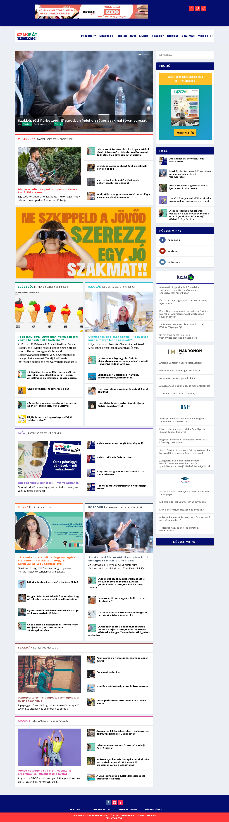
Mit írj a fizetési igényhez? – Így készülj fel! (52, 582)
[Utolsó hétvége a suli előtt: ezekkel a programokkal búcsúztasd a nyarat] (49, 747)
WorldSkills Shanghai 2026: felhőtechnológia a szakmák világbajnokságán (123, 196)
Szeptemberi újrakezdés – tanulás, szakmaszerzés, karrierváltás (118, 376)
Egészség (106, 35)
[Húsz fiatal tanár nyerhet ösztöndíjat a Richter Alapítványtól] (92, 405)
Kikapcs (172, 35)
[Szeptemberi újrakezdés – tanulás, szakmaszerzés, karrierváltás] (92, 376)
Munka (143, 35)
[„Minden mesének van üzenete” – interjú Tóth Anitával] (91, 747)
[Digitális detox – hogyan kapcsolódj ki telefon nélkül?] (22, 419)
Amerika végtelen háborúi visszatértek (180, 362)
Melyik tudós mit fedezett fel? (114, 457)
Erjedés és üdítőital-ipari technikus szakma (122, 686)
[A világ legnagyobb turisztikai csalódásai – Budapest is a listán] (91, 777)
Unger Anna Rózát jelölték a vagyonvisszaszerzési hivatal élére (178, 336)
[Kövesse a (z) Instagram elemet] (197, 8)
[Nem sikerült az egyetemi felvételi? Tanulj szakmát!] (92, 390)
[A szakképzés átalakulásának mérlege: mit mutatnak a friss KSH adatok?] (92, 614)
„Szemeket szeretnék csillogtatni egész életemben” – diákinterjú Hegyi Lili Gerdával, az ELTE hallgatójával (46, 560)
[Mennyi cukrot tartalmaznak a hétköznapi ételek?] (91, 487)
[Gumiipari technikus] (91, 674)
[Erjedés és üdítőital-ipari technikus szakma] (91, 688)
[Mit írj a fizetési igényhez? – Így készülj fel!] (22, 584)
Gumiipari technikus (108, 672)
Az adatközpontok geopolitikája (177, 378)
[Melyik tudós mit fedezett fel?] (91, 459)
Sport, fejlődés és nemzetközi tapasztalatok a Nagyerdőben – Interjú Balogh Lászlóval (184, 451)
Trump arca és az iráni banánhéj (177, 393)
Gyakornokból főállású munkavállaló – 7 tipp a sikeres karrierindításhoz (53, 612)
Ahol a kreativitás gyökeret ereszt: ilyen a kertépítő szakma (188, 187)
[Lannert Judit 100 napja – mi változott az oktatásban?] (92, 600)
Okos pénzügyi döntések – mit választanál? (49, 482)
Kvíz (133, 35)
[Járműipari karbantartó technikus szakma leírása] (91, 702)
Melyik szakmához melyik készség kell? (119, 443)
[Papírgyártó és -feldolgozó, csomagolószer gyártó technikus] (49, 674)
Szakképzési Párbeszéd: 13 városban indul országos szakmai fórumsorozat (82, 120)
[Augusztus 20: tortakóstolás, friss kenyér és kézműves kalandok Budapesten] (91, 732)
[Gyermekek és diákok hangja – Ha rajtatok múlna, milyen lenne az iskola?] (119, 312)
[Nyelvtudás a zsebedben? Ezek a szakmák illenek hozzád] (91, 167)
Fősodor (158, 35)
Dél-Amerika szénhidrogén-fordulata (179, 370)
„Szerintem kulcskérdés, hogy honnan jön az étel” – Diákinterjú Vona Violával (52, 404)
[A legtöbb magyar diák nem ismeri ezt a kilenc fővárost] (91, 473)
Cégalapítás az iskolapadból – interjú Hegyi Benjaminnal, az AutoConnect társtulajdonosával (52, 627)
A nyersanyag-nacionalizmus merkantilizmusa (184, 385)
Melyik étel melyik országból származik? (181, 509)
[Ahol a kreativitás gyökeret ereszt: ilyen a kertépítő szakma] (49, 166)
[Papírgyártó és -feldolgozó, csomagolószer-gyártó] (91, 659)
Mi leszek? (88, 35)
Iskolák (122, 35)
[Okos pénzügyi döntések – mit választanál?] (49, 459)
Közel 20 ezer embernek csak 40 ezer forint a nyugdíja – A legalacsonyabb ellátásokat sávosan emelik (183, 314)
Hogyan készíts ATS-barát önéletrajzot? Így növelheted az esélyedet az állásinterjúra (53, 598)
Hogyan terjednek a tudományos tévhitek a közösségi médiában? (183, 441)
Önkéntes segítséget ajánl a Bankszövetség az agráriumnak (184, 302)
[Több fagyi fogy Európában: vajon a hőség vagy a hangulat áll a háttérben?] (49, 312)
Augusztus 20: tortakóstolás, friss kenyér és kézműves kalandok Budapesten (122, 732)
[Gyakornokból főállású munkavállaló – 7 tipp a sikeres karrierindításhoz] (22, 612)
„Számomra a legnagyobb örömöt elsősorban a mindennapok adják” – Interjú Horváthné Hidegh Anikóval (123, 361)
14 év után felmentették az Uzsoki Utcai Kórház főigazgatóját (181, 326)
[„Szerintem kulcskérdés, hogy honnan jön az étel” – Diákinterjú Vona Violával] (22, 405)
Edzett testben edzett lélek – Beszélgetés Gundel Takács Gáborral (182, 430)
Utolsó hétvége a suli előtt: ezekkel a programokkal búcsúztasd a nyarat (44, 772)
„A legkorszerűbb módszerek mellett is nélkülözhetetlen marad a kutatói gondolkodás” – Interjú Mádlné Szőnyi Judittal (116, 583)
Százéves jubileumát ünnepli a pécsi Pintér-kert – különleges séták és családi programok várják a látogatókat (122, 762)
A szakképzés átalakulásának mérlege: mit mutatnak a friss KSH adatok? (123, 614)
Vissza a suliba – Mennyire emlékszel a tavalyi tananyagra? (184, 493)
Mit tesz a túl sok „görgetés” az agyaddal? (182, 501)
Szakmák (188, 35)
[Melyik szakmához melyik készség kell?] (91, 445)
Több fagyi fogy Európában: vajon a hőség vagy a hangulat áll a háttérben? (48, 338)
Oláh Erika (27, 124)
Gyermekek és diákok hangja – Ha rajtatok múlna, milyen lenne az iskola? (118, 338)
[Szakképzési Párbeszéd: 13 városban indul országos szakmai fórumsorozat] (119, 532)
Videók (203, 35)
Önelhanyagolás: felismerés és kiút (48, 388)
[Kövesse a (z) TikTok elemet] (203, 8)
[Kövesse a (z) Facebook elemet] (191, 8)
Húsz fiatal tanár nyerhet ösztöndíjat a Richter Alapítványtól (121, 404)
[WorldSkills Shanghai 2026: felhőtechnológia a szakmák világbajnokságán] (91, 196)
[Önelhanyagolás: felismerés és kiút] (22, 390)
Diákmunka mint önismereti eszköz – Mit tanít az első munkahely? (185, 519)
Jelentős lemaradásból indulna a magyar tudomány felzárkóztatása (181, 420)
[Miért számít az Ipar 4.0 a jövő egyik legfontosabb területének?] (91, 182)
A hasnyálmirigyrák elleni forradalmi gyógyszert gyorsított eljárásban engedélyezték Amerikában (179, 290)
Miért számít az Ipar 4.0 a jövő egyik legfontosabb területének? (117, 181)
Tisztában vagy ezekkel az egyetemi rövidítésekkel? (179, 529)
